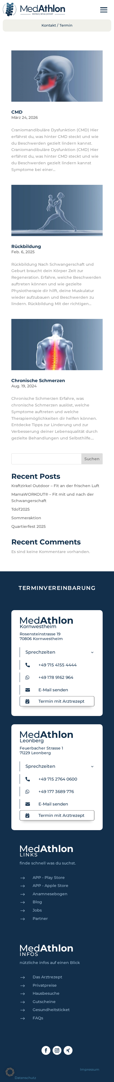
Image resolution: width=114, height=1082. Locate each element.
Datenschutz (25, 1078)
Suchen (92, 458)
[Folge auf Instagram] (57, 1050)
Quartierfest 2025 (28, 526)
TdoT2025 (20, 509)
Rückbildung (26, 246)
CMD (16, 112)
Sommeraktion (26, 517)
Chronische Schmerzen (38, 380)
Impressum (89, 1069)
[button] (10, 1072)
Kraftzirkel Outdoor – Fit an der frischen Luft (55, 485)
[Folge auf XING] (68, 1050)
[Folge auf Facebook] (46, 1050)
